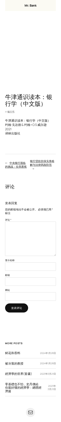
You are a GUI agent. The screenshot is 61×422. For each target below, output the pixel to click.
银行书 (11, 111)
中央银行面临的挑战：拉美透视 (16, 165)
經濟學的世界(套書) (18, 373)
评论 (8, 219)
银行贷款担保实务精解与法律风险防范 (42, 163)
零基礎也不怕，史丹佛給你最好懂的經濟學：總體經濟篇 (23, 387)
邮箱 (7, 275)
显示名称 (10, 260)
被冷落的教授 (14, 363)
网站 (7, 290)
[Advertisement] (30, 53)
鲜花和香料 (12, 353)
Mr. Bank (30, 5)
